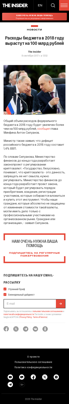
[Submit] (60, 303)
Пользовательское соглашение (33, 361)
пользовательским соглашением (48, 311)
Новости (34, 30)
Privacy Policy (26, 317)
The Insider (34, 51)
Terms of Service (40, 317)
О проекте (33, 356)
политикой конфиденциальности (19, 314)
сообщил (43, 128)
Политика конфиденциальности (34, 367)
